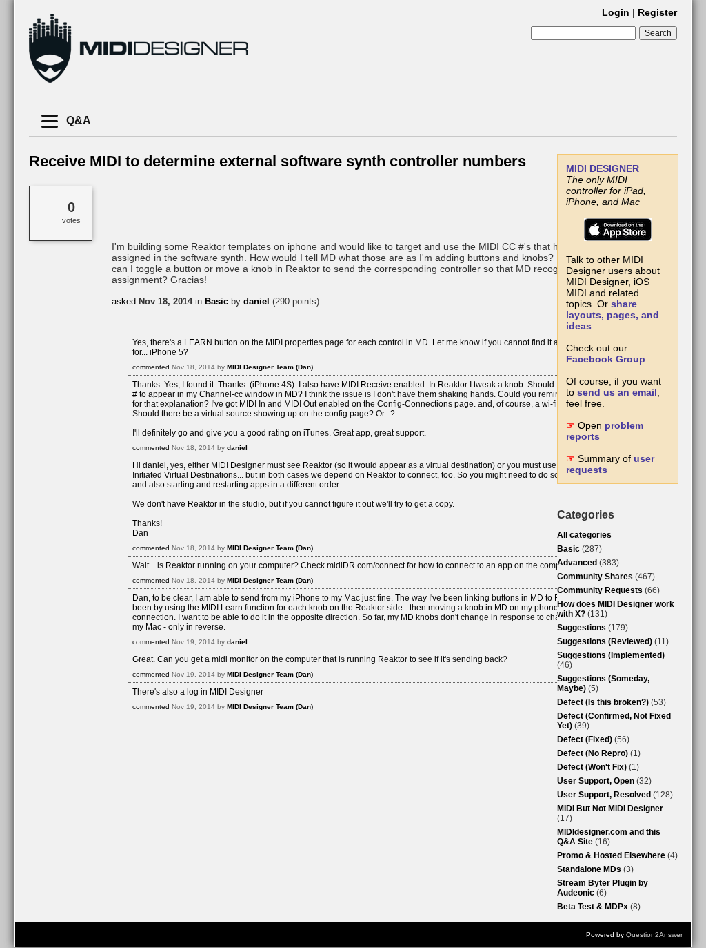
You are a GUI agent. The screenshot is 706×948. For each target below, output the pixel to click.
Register (657, 12)
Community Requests (600, 590)
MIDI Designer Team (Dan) (270, 367)
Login (615, 12)
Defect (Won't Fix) (592, 767)
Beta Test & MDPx (592, 906)
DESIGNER (602, 168)
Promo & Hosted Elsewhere (611, 855)
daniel (256, 301)
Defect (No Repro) (592, 753)
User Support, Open (595, 781)
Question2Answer (654, 934)
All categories (584, 535)
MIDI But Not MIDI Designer (610, 808)
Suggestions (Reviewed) (604, 641)
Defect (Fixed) (584, 739)
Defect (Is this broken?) (603, 702)
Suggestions (581, 627)
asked (124, 301)
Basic (568, 549)
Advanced (577, 563)
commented (151, 367)
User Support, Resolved (604, 795)
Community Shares (595, 576)
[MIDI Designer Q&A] (138, 82)
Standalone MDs (589, 869)
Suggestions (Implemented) (611, 655)
